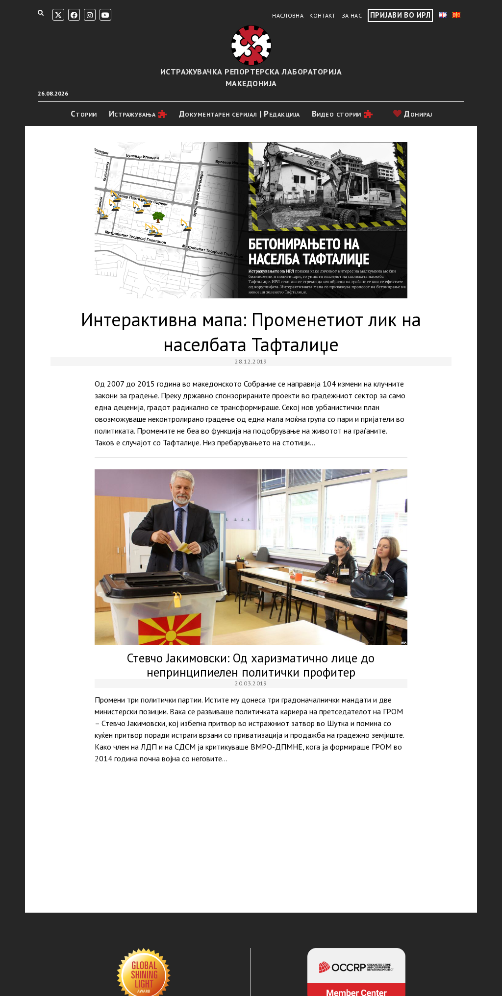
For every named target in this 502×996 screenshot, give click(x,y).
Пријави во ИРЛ (400, 15)
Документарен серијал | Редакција (239, 113)
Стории (84, 113)
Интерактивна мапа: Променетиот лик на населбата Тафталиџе (251, 220)
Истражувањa (132, 113)
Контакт (322, 15)
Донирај (417, 113)
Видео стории (336, 113)
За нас (352, 15)
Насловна (287, 15)
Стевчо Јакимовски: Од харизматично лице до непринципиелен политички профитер (251, 557)
